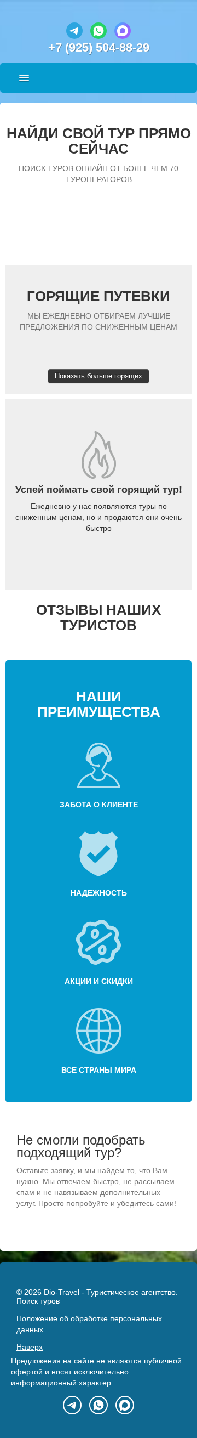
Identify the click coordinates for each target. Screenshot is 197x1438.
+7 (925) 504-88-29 (98, 47)
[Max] (123, 36)
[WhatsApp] (98, 36)
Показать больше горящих (98, 376)
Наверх (29, 1347)
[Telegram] (74, 36)
